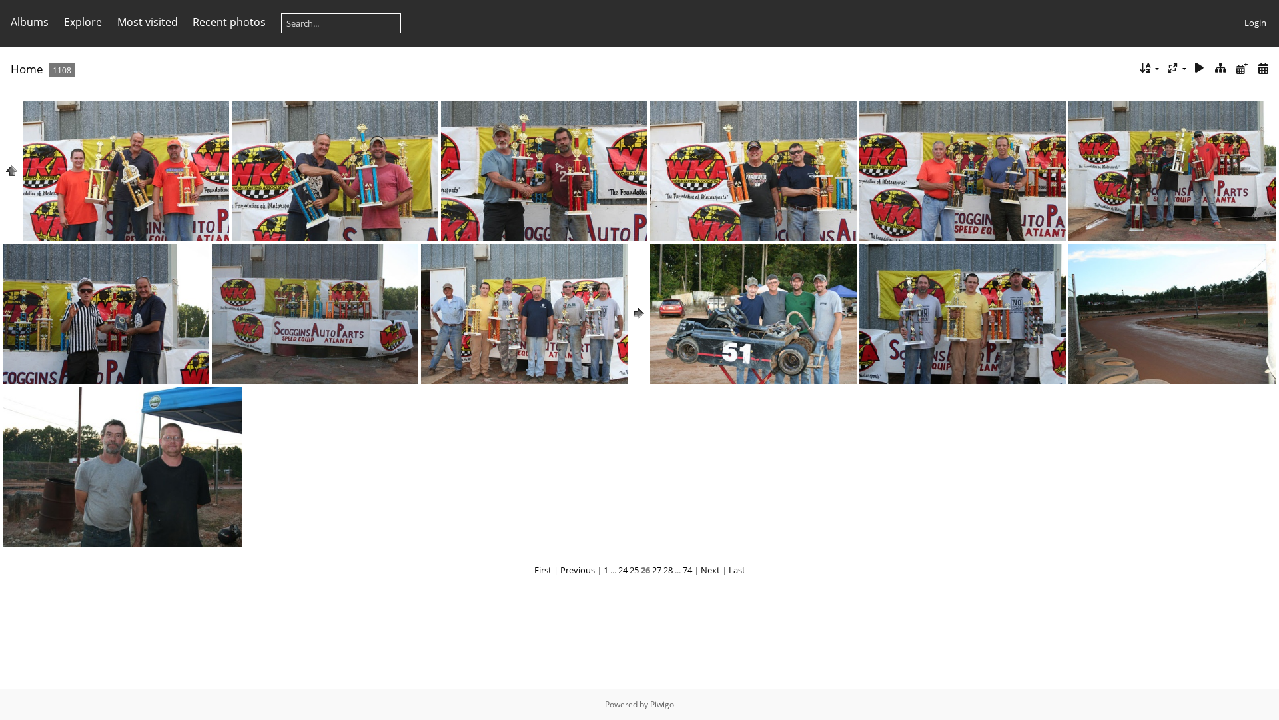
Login (1255, 23)
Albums (30, 22)
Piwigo (662, 704)
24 (623, 570)
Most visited (147, 22)
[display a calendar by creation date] (1263, 68)
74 (687, 570)
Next (710, 570)
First (543, 570)
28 (668, 570)
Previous (577, 570)
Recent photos (229, 22)
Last (737, 570)
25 (634, 570)
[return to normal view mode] (1221, 68)
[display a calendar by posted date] (1242, 68)
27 (656, 570)
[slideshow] (1200, 68)
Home (27, 69)
